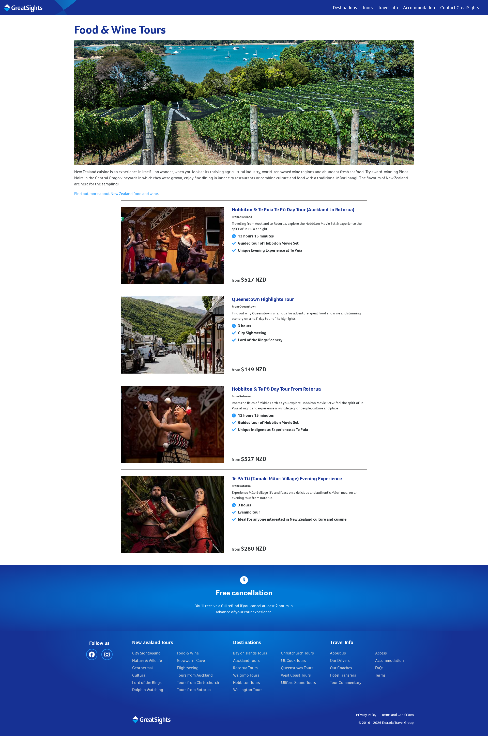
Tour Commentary (345, 682)
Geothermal (142, 667)
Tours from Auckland (195, 675)
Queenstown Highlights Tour (263, 299)
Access (381, 653)
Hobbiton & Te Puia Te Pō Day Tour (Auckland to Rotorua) (293, 209)
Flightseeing (188, 667)
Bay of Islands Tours (250, 653)
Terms (380, 675)
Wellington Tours (248, 689)
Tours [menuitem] (367, 8)
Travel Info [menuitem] (388, 8)
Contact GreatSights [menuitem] (459, 8)
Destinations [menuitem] (345, 8)
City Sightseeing (146, 653)
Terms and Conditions (398, 714)
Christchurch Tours (297, 653)
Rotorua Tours (245, 667)
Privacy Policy (366, 714)
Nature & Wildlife (147, 660)
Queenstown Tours (297, 667)
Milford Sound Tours (298, 682)
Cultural (139, 675)
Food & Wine (188, 653)
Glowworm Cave (191, 660)
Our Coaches (341, 667)
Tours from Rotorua (194, 689)
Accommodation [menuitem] (419, 8)
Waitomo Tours (246, 675)
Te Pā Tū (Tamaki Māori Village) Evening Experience (287, 478)
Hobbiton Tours (246, 682)
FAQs (379, 667)
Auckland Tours (246, 660)
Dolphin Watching (147, 689)
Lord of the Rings (147, 682)
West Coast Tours (296, 675)
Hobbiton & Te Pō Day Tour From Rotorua (276, 389)
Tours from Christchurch (198, 682)
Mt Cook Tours (293, 660)
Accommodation (389, 660)
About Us (338, 653)
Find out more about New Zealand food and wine (116, 193)
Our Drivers (340, 660)
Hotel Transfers (343, 675)
